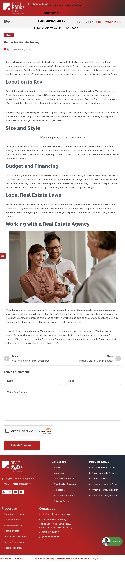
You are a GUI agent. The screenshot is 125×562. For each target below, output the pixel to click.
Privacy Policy (61, 501)
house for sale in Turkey (89, 91)
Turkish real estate (101, 478)
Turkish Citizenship (47, 28)
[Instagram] (9, 492)
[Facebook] (4, 492)
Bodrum (88, 99)
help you (39, 314)
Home (57, 467)
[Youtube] (15, 492)
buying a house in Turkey (34, 331)
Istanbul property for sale (105, 495)
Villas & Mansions (13, 525)
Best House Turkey (52, 339)
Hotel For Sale (11, 530)
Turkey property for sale (104, 473)
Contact (72, 28)
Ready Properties (13, 519)
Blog (88, 21)
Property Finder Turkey (65, 5)
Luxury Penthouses (14, 542)
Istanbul (66, 99)
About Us (36, 5)
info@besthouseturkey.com (56, 514)
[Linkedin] (21, 492)
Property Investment (14, 514)
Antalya (75, 99)
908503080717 (50, 537)
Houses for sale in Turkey (105, 484)
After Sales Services (64, 495)
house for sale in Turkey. (105, 74)
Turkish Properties (51, 20)
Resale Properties (13, 547)
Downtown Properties (15, 536)
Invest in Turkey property (105, 489)
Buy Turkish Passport (65, 484)
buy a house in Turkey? (38, 62)
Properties (52, 13)
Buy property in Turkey (103, 467)
